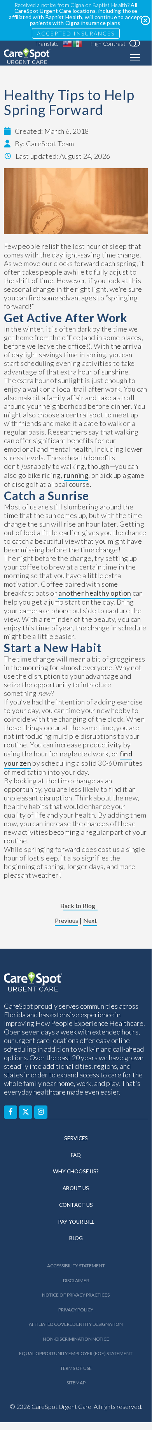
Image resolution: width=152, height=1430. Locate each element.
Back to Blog (77, 906)
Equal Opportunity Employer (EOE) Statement (76, 1353)
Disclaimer (76, 1280)
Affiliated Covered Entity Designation (76, 1324)
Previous (66, 920)
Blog (76, 1238)
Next (90, 920)
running (76, 475)
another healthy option (94, 593)
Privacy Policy (75, 1310)
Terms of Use (76, 1368)
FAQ (76, 1155)
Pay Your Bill (76, 1222)
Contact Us (76, 1205)
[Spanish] (78, 43)
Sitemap (76, 1383)
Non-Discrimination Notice (76, 1339)
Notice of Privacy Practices (76, 1295)
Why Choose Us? (76, 1171)
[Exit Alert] (145, 21)
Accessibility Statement (76, 1266)
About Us (76, 1188)
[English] (68, 43)
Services (76, 1138)
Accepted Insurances (76, 33)
